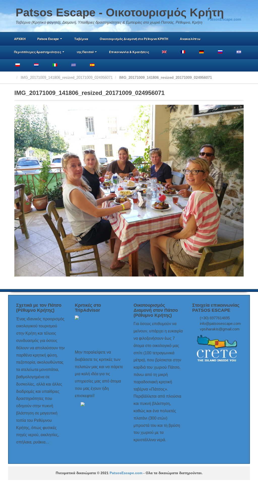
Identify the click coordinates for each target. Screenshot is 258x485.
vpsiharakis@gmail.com (220, 329)
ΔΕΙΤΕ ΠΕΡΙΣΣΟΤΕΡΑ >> (157, 449)
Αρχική (13, 77)
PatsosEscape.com (126, 473)
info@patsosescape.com (220, 323)
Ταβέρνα (81, 39)
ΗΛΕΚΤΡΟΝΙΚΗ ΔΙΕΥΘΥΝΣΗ (217, 13)
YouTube (237, 13)
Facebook (224, 13)
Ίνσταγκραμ (231, 13)
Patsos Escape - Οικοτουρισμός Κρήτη (120, 12)
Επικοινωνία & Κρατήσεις (129, 52)
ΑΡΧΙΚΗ (20, 39)
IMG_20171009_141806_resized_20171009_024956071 (67, 77)
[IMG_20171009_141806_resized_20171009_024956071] (129, 190)
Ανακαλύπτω (190, 39)
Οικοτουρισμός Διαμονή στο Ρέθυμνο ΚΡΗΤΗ (134, 39)
